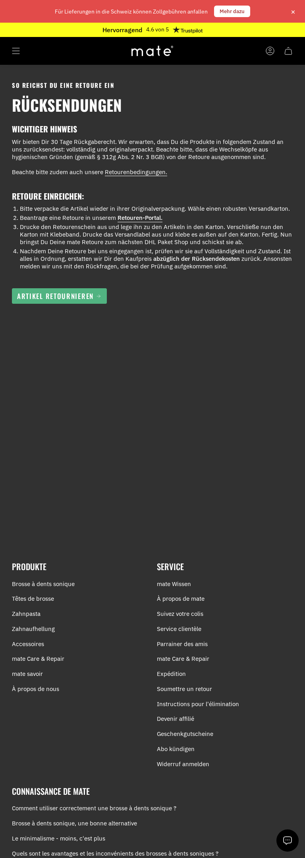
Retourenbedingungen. (136, 172)
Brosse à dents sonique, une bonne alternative (74, 823)
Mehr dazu (232, 11)
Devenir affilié (175, 718)
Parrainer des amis (182, 644)
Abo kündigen (176, 749)
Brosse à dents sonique (43, 584)
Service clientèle (179, 629)
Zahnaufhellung (33, 629)
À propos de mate (181, 598)
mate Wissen (174, 584)
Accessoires (28, 644)
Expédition (171, 673)
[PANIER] (288, 51)
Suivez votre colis (180, 613)
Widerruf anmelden (183, 764)
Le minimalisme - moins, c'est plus (58, 838)
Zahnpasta (26, 613)
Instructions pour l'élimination (198, 704)
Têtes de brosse (33, 598)
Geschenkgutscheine (185, 734)
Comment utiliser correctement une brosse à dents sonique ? (94, 808)
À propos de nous (35, 689)
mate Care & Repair (38, 658)
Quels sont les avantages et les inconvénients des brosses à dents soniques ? (115, 853)
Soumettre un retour (184, 689)
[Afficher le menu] (16, 51)
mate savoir (27, 673)
